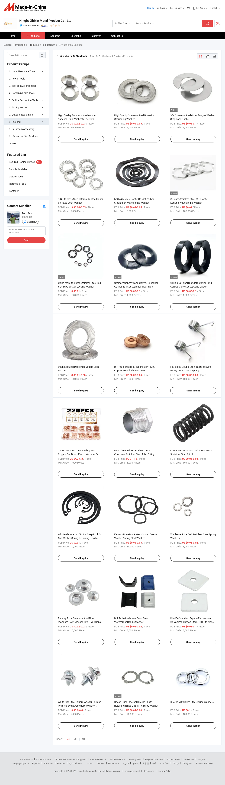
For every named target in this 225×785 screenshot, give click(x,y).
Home (12, 35)
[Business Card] (44, 206)
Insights (201, 759)
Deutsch (101, 763)
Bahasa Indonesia (204, 763)
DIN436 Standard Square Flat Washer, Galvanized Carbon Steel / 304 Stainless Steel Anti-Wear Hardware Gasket (192, 622)
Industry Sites (135, 759)
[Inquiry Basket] (189, 8)
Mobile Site (189, 759)
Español (36, 763)
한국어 (135, 763)
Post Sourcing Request (217, 23)
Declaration (148, 771)
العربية (126, 763)
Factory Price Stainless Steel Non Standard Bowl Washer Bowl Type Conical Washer (80, 622)
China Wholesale (98, 759)
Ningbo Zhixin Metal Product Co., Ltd (45, 21)
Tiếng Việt (187, 763)
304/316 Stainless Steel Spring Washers (192, 702)
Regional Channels (154, 759)
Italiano (89, 763)
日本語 (145, 763)
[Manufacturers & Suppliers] (26, 7)
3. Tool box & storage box (22, 85)
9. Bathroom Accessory (21, 129)
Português (48, 763)
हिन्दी (154, 763)
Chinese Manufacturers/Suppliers (70, 759)
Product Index (173, 759)
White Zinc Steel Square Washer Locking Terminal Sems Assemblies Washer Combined (79, 705)
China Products (43, 759)
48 (83, 739)
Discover (96, 35)
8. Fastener (15, 121)
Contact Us (117, 35)
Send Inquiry (81, 139)
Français (61, 763)
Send (26, 240)
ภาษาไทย (164, 763)
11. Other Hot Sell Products (23, 136)
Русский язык (75, 763)
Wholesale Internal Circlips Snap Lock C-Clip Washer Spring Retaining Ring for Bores (79, 538)
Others (12, 143)
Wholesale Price (117, 759)
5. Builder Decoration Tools (23, 100)
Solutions (76, 35)
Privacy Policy (164, 771)
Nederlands (113, 763)
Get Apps (200, 8)
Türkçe (176, 763)
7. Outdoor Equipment (21, 114)
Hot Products (26, 759)
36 (75, 739)
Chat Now (32, 221)
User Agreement (132, 771)
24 (68, 739)
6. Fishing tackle (18, 107)
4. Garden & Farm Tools (21, 93)
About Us (55, 35)
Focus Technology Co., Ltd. (89, 771)
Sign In (150, 8)
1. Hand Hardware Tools (22, 71)
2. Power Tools (17, 78)
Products (35, 35)
